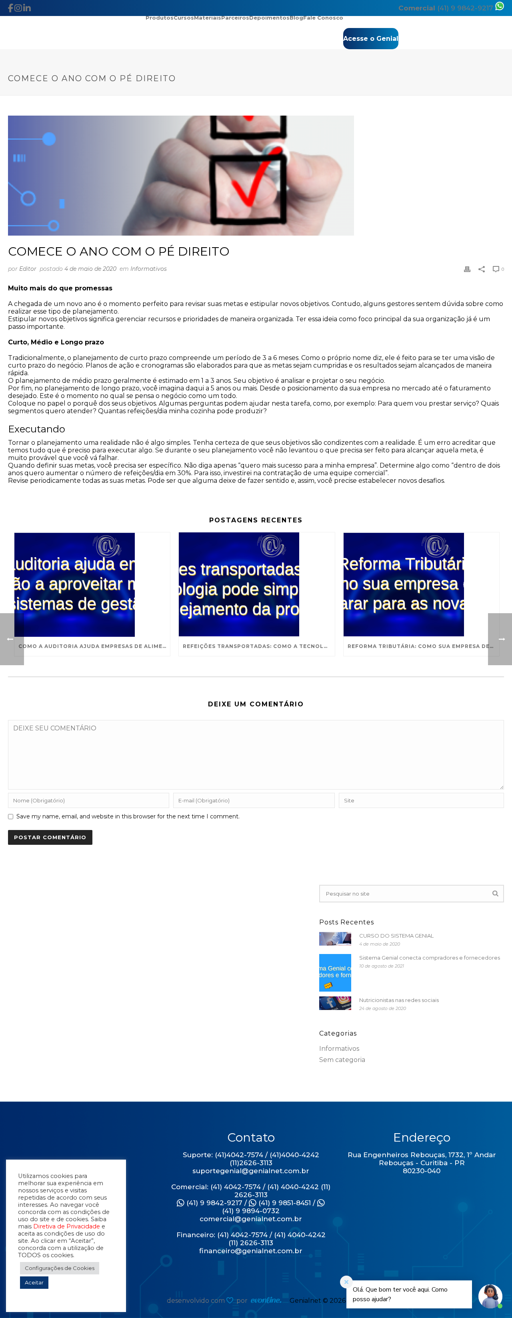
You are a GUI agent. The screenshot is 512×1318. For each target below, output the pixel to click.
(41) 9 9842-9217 (446, 8)
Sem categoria (342, 1060)
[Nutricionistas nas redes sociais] (335, 1003)
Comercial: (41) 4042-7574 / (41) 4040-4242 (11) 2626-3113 (250, 1191)
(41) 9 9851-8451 (283, 1203)
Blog (296, 17)
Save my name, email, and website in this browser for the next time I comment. (128, 816)
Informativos (148, 268)
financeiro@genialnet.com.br (250, 1251)
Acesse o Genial (370, 38)
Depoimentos (269, 17)
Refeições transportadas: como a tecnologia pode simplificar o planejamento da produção (258, 646)
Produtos (160, 17)
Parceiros (235, 17)
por (243, 1300)
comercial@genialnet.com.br (251, 1219)
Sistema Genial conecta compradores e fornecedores (429, 957)
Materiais (207, 17)
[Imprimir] (467, 268)
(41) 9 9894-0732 (251, 1211)
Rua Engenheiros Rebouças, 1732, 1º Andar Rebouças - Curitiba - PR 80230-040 (422, 1163)
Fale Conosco (323, 17)
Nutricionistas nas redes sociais (399, 1000)
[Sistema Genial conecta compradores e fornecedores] (335, 973)
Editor (27, 268)
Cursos (184, 17)
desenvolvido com (196, 1300)
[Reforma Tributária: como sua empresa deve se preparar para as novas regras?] (421, 584)
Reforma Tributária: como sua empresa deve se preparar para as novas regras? (423, 646)
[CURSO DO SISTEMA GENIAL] (335, 939)
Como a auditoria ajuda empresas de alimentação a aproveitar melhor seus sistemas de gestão (94, 646)
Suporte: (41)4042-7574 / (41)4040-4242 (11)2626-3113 (251, 1159)
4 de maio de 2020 (90, 268)
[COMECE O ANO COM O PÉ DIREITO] (256, 176)
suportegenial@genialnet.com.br (250, 1171)
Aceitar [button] (34, 1282)
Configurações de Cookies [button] (59, 1268)
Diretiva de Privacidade (66, 1226)
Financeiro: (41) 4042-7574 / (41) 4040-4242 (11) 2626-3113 (251, 1239)
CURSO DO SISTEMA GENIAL (396, 935)
